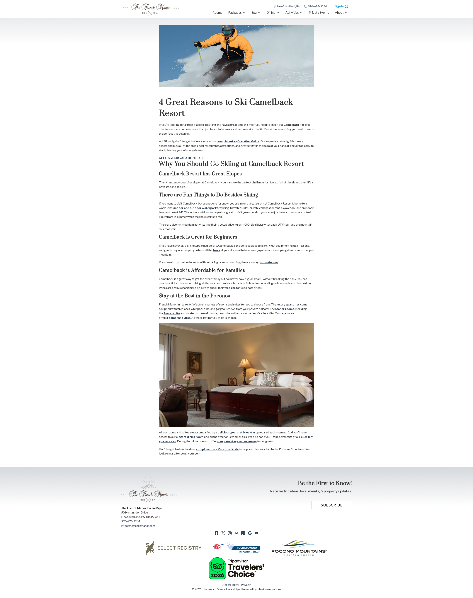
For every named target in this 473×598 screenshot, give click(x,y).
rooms (171, 317)
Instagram (230, 533)
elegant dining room (189, 436)
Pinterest (243, 533)
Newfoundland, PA (288, 6)
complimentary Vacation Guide (217, 449)
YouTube (256, 533)
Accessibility (230, 584)
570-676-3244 (317, 6)
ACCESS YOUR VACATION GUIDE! (182, 158)
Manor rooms (284, 308)
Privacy (246, 584)
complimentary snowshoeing (237, 441)
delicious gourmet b (231, 432)
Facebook (216, 533)
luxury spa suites (288, 304)
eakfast (251, 432)
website (230, 287)
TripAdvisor (236, 533)
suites (186, 317)
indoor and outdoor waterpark (195, 208)
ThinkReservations (269, 589)
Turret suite (172, 313)
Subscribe (332, 505)
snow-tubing (269, 262)
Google (250, 533)
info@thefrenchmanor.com (138, 525)
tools (216, 250)
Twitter (223, 533)
